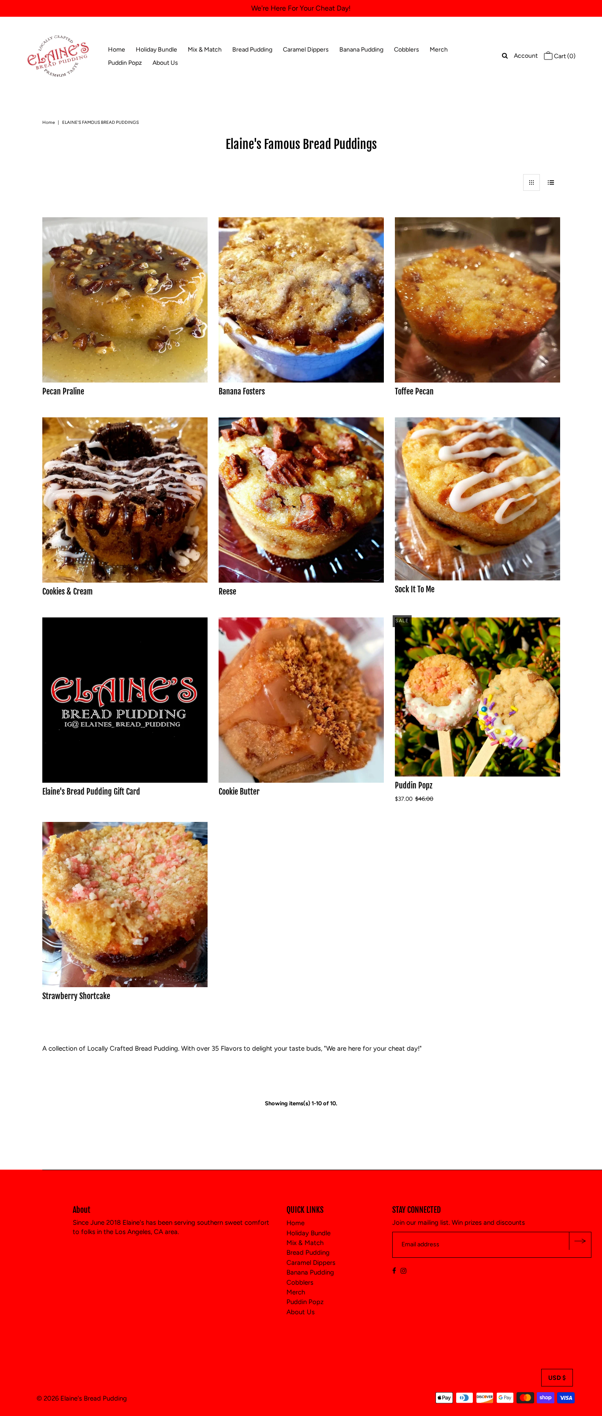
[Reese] (301, 500)
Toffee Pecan (414, 391)
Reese (227, 591)
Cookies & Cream (67, 591)
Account (526, 55)
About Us (165, 63)
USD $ (557, 1378)
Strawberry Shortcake (76, 996)
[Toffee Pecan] (477, 300)
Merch (439, 49)
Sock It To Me (415, 589)
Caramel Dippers (306, 49)
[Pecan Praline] (125, 300)
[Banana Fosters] (301, 300)
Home (116, 49)
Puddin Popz (125, 63)
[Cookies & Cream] (125, 500)
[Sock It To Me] (477, 498)
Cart (564, 56)
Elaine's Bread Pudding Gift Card (91, 791)
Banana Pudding (361, 49)
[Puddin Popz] (477, 697)
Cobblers (406, 49)
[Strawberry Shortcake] (125, 904)
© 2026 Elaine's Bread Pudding (82, 1398)
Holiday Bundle (156, 49)
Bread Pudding (252, 49)
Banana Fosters (242, 391)
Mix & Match (205, 49)
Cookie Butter (239, 791)
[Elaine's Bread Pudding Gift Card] (125, 700)
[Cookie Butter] (301, 700)
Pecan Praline (63, 391)
